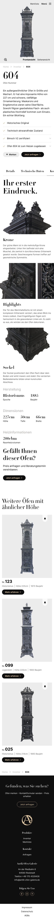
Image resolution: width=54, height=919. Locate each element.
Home (6, 66)
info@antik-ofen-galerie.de (27, 880)
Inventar (17, 66)
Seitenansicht (43, 59)
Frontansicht (29, 59)
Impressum (27, 907)
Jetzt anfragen (27, 804)
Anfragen (27, 854)
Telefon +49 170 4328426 (27, 876)
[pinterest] (32, 894)
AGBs (27, 915)
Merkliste (34, 4)
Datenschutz (27, 911)
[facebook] (22, 894)
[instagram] (27, 894)
